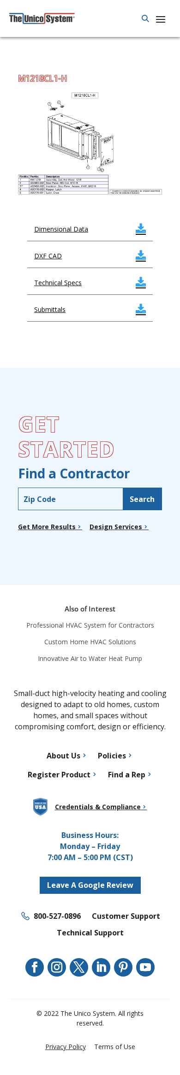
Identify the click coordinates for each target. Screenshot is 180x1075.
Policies (112, 756)
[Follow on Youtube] (145, 967)
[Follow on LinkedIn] (101, 967)
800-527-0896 (57, 916)
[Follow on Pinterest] (123, 967)
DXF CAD (90, 255)
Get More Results (47, 526)
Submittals (90, 309)
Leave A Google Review (90, 885)
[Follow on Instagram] (57, 967)
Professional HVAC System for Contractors (90, 625)
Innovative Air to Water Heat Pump (90, 658)
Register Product (59, 775)
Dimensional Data (90, 228)
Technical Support (90, 933)
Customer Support (126, 916)
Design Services (116, 526)
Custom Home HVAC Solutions (90, 641)
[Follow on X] (79, 967)
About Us (63, 756)
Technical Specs (90, 282)
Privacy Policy (65, 1046)
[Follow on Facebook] (34, 967)
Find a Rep (126, 775)
